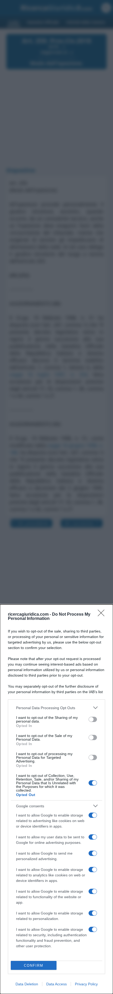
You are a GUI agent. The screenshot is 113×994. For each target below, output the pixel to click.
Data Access (56, 984)
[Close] (103, 615)
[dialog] (56, 799)
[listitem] (56, 707)
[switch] (93, 719)
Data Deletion (27, 984)
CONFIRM (33, 965)
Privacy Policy (86, 984)
